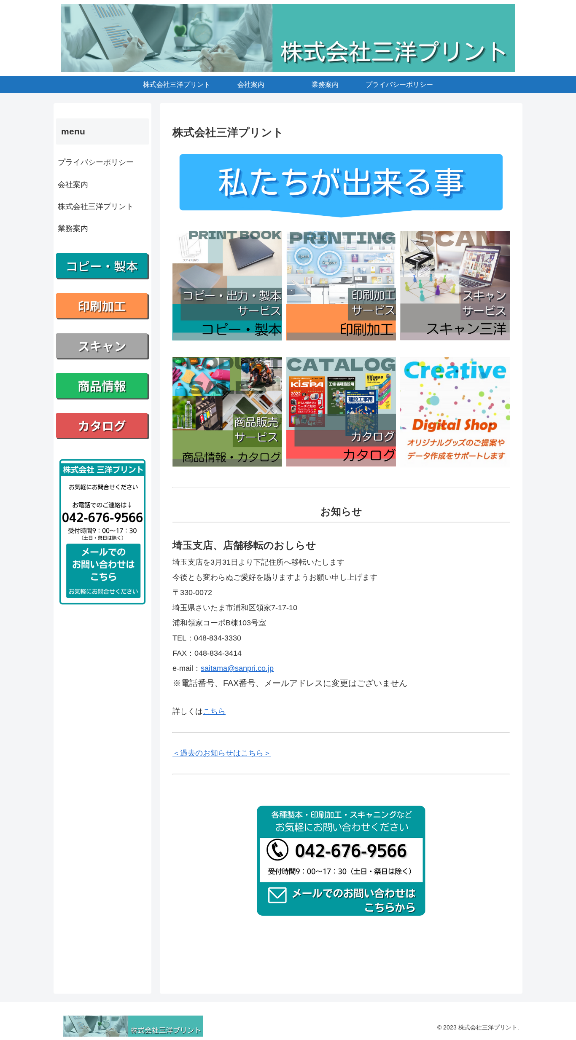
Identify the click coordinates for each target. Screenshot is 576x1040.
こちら (214, 711)
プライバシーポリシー (96, 162)
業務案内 (73, 228)
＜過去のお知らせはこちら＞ (221, 753)
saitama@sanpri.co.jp (237, 668)
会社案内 (73, 184)
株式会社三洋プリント (96, 206)
